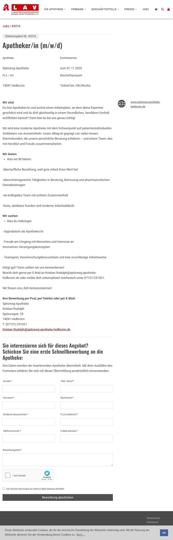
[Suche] (162, 9)
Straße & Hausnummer (15, 414)
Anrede (6, 381)
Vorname (8, 397)
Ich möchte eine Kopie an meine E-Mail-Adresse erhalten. (35, 489)
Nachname (66, 397)
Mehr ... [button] (80, 534)
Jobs (145, 9)
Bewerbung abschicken (57, 497)
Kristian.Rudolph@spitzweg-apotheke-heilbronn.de (36, 329)
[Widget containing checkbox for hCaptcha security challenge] (28, 475)
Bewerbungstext (11, 450)
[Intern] (169, 9)
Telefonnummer (11, 431)
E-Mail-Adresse (68, 431)
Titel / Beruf (66, 381)
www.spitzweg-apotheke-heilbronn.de (145, 104)
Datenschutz (153, 518)
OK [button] (164, 532)
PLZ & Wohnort (68, 414)
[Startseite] (156, 9)
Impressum (152, 522)
